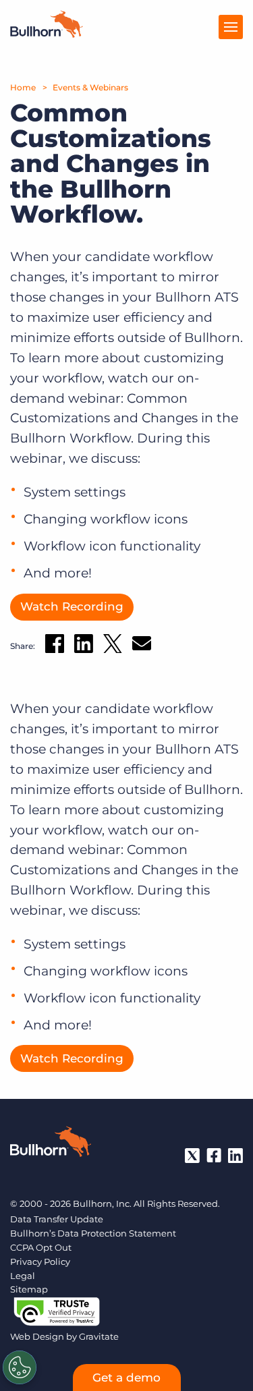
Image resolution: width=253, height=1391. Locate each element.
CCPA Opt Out (41, 1247)
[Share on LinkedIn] (83, 646)
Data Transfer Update (56, 1219)
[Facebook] (213, 1155)
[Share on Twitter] (112, 646)
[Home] (46, 33)
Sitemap (29, 1289)
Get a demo (126, 1377)
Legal (22, 1275)
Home (23, 87)
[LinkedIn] (235, 1155)
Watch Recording (71, 606)
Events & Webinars (90, 87)
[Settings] (19, 1367)
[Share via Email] (141, 646)
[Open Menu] (231, 27)
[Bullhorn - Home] (50, 1144)
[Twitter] (192, 1155)
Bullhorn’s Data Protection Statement (93, 1233)
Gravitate (99, 1336)
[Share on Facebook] (54, 646)
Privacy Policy (40, 1261)
